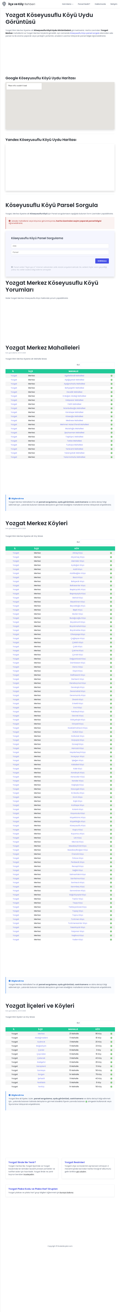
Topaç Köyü (77, 911)
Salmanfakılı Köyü (78, 874)
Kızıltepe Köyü (77, 805)
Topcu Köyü (77, 915)
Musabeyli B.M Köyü (77, 846)
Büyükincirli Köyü (77, 622)
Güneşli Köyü (77, 744)
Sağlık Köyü (77, 870)
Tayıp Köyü (78, 902)
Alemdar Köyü (77, 561)
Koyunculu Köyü (78, 813)
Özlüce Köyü (77, 858)
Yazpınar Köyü (77, 931)
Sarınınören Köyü (77, 890)
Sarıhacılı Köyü (77, 882)
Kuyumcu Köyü (77, 833)
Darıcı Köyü (77, 667)
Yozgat (14, 375)
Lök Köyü (78, 837)
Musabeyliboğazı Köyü (78, 850)
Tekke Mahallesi (74, 440)
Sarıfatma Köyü (78, 878)
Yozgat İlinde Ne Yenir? (22, 1162)
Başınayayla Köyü (78, 593)
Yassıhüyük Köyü (77, 927)
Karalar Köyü (78, 780)
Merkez (41, 1033)
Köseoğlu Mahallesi (74, 416)
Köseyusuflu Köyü (78, 825)
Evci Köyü (77, 707)
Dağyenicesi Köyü (78, 658)
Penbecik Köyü (77, 862)
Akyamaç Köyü (77, 557)
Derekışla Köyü (77, 687)
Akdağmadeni (41, 1037)
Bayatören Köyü (77, 601)
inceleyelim (29, 1174)
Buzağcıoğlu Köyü (78, 618)
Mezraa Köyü (78, 841)
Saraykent (41, 1066)
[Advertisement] (60, 55)
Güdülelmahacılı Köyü (78, 728)
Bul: (78, 364)
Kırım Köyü (77, 797)
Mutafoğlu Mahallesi (74, 428)
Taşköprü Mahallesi (74, 436)
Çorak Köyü (77, 654)
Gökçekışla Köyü (77, 719)
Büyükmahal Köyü (78, 626)
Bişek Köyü (77, 609)
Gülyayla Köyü (77, 740)
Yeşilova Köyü (77, 935)
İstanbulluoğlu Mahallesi (74, 408)
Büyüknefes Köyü (77, 630)
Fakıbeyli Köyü (77, 711)
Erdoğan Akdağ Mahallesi (74, 396)
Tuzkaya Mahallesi (74, 444)
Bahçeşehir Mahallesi (74, 388)
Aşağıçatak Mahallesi (74, 379)
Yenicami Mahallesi (74, 449)
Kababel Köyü (77, 764)
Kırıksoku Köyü (77, 793)
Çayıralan (41, 1054)
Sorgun (41, 1074)
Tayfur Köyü (77, 898)
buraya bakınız (66, 1192)
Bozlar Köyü (77, 614)
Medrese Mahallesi (74, 420)
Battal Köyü (77, 597)
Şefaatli (41, 1078)
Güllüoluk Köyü (77, 736)
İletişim (114, 4)
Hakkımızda (100, 4)
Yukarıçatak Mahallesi (74, 453)
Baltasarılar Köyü (77, 585)
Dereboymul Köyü (77, 683)
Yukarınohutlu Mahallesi (74, 457)
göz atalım (81, 1171)
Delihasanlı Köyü (77, 675)
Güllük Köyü (77, 732)
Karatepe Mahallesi (74, 412)
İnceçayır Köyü (77, 756)
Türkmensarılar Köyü (77, 923)
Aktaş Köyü (78, 553)
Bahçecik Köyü (77, 581)
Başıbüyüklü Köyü (78, 589)
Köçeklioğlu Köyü (77, 821)
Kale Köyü (77, 768)
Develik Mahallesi (74, 392)
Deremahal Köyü (77, 691)
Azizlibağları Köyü (78, 573)
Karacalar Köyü (78, 776)
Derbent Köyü (77, 679)
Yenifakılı (41, 1082)
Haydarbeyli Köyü (78, 752)
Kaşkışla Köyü (77, 785)
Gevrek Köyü (78, 715)
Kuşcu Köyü (78, 829)
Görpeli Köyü (78, 723)
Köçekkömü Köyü (78, 817)
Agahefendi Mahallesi (74, 375)
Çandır (41, 1050)
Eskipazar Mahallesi (74, 400)
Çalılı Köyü (77, 646)
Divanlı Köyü (77, 699)
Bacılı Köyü (78, 577)
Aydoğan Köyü (77, 565)
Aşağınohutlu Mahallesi (74, 383)
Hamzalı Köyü (77, 748)
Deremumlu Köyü (78, 695)
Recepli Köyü (78, 866)
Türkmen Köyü (77, 919)
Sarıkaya (41, 1070)
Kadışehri (41, 1062)
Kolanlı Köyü (77, 809)
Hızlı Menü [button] (67, 4)
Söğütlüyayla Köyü (77, 894)
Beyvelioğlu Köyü (77, 605)
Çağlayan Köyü (78, 638)
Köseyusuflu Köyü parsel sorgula (84, 33)
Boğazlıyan (41, 1046)
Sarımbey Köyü (78, 886)
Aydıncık (41, 1041)
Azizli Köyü (77, 569)
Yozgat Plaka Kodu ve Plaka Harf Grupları (33, 1188)
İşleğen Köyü (77, 760)
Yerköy (41, 1086)
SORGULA (102, 261)
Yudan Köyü (77, 939)
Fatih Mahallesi (74, 404)
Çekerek (41, 1058)
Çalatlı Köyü (77, 642)
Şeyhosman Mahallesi (74, 432)
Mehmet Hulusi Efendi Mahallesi (74, 424)
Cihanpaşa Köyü (77, 634)
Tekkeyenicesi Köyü (78, 907)
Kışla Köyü (77, 801)
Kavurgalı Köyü (77, 789)
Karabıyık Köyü (77, 772)
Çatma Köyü (77, 650)
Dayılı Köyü (78, 671)
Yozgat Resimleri (75, 1162)
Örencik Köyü (78, 854)
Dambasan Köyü (77, 662)
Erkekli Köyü (77, 703)
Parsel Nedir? (84, 4)
